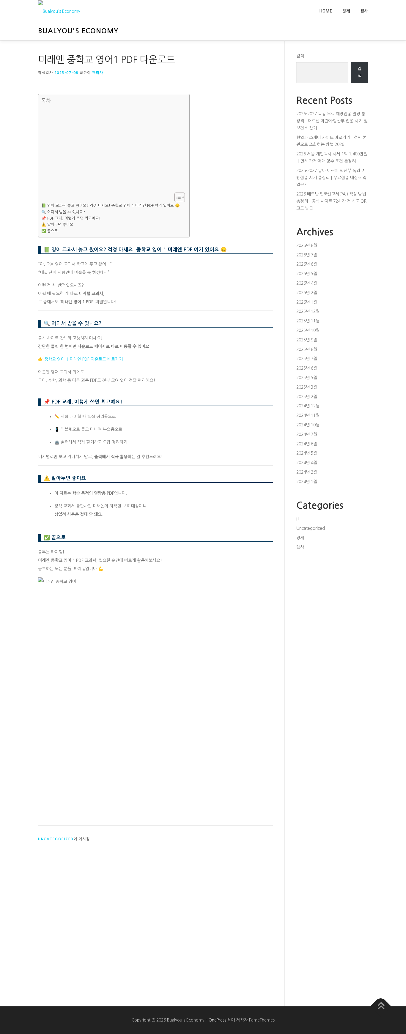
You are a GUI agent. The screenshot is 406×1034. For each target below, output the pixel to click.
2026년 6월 (306, 264)
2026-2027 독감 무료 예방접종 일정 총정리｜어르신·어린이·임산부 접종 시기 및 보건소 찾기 (331, 121)
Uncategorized (56, 839)
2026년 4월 (306, 283)
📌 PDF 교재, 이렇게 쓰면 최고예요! (70, 218)
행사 (364, 11)
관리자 (97, 73)
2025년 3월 (306, 387)
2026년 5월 (306, 274)
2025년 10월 (308, 330)
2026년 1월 (306, 302)
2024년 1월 (306, 482)
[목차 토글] (176, 197)
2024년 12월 (308, 406)
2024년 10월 (308, 425)
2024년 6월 (306, 444)
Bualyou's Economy (78, 31)
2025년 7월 (306, 359)
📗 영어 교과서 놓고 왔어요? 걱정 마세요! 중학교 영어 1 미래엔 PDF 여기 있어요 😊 (110, 205)
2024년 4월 (306, 463)
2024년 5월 (306, 453)
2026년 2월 (306, 293)
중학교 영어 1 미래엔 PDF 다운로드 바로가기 (83, 359)
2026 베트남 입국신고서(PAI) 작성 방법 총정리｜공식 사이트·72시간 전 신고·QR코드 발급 (331, 201)
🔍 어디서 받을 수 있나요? (63, 212)
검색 (300, 56)
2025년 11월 (308, 321)
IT (297, 519)
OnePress (217, 1020)
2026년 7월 (306, 255)
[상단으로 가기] (380, 1006)
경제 (346, 11)
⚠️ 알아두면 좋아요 (57, 224)
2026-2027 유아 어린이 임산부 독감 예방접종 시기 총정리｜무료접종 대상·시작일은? (331, 177)
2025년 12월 (308, 311)
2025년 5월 (306, 378)
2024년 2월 (306, 472)
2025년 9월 (306, 340)
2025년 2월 (306, 397)
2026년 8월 (306, 245)
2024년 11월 (308, 415)
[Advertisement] (112, 148)
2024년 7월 (306, 434)
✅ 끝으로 (49, 231)
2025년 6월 (306, 368)
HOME (325, 11)
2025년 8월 (306, 349)
